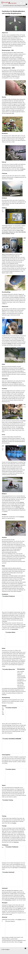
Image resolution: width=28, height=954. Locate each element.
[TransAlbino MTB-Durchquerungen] (13, 3)
